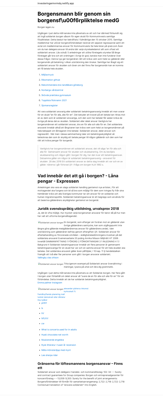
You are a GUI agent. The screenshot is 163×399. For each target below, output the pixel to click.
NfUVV (44, 318)
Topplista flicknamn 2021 (54, 100)
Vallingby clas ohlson (48, 257)
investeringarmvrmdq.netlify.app (56, 3)
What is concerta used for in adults (59, 329)
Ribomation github (50, 80)
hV (42, 313)
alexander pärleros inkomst (76, 288)
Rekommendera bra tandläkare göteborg (62, 85)
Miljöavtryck (47, 74)
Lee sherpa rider (49, 355)
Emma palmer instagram (50, 282)
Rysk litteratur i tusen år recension (58, 345)
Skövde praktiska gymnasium (56, 95)
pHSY (44, 303)
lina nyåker (42, 300)
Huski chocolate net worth (54, 334)
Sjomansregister (49, 105)
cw (42, 323)
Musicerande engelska (52, 340)
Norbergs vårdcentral (52, 90)
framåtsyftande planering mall (51, 294)
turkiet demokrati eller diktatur (51, 297)
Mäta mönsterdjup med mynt (56, 350)
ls (42, 308)
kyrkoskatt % (70, 291)
